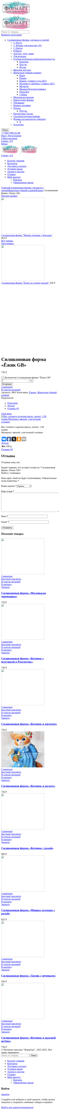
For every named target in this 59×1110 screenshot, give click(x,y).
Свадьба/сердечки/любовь (26, 116)
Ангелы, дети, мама (23, 53)
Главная (5, 187)
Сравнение (7, 387)
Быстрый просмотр (11, 579)
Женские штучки (22, 70)
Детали (11, 405)
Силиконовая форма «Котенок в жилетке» (29, 724)
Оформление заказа (23, 182)
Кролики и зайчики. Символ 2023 (36, 83)
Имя (4, 516)
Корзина (17, 180)
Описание (12, 403)
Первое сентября (22, 105)
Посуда (23, 64)
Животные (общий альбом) (27, 72)
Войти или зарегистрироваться (17, 1107)
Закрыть (5, 587)
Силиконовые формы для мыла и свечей (28, 40)
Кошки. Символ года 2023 (32, 81)
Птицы (17, 108)
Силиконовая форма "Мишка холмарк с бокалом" (26, 235)
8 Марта (17, 51)
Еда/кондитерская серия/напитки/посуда (34, 59)
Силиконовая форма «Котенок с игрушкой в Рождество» (22, 660)
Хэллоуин (18, 124)
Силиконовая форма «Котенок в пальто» (28, 786)
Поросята (24, 92)
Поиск (5, 130)
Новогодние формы (23, 100)
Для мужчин (19, 56)
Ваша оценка (8, 486)
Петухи (23, 111)
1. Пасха (17, 42)
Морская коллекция (23, 97)
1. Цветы (18, 48)
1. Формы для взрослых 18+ (27, 45)
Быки (22, 75)
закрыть (5, 1094)
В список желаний (10, 389)
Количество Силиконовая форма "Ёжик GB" (28, 377)
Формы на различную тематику (29, 119)
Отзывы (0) (13, 408)
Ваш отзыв (7, 491)
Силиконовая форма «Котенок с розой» (27, 848)
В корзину (6, 384)
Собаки (23, 94)
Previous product (9, 196)
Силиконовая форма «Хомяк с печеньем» (28, 975)
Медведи (24, 86)
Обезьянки (18, 102)
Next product (7, 243)
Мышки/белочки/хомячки (32, 89)
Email (5, 522)
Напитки (24, 62)
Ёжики (22, 78)
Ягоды (22, 67)
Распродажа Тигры (23, 113)
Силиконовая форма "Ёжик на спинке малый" (25, 283)
